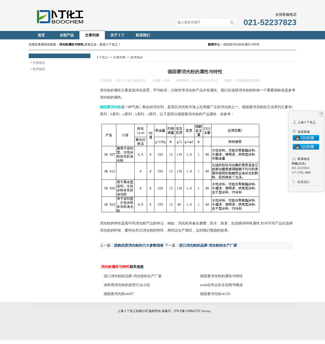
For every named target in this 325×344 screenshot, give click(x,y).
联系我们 (143, 35)
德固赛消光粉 (110, 107)
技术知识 (39, 69)
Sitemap (205, 311)
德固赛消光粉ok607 (119, 294)
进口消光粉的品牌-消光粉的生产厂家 (208, 245)
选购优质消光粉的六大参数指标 (139, 245)
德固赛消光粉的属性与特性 (241, 44)
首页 (41, 35)
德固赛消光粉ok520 (215, 294)
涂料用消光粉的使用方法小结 (127, 285)
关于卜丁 (117, 35)
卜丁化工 (102, 57)
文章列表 (92, 35)
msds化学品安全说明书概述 (221, 285)
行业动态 (39, 62)
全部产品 (67, 35)
